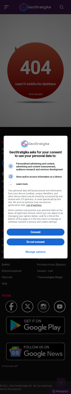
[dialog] (36, 197)
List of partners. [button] (34, 205)
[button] (35, 184)
